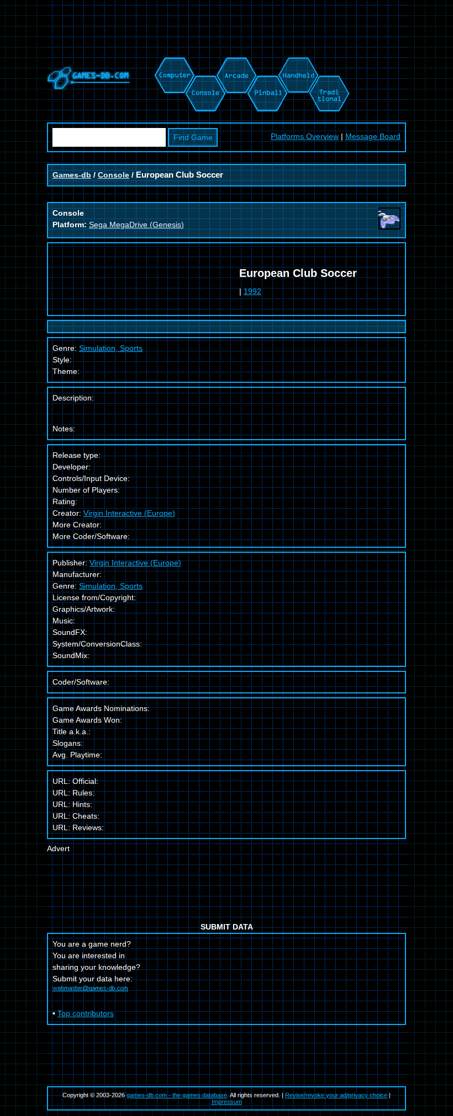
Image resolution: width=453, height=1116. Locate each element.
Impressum (227, 1101)
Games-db (71, 174)
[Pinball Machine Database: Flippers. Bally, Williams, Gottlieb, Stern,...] (266, 62)
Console (113, 174)
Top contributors (85, 1013)
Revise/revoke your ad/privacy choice (336, 1095)
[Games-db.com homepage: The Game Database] (88, 87)
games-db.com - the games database (177, 1095)
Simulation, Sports (111, 585)
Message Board (373, 136)
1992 (252, 291)
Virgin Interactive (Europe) (129, 513)
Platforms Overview (305, 136)
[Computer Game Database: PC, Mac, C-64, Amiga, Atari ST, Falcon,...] (173, 62)
